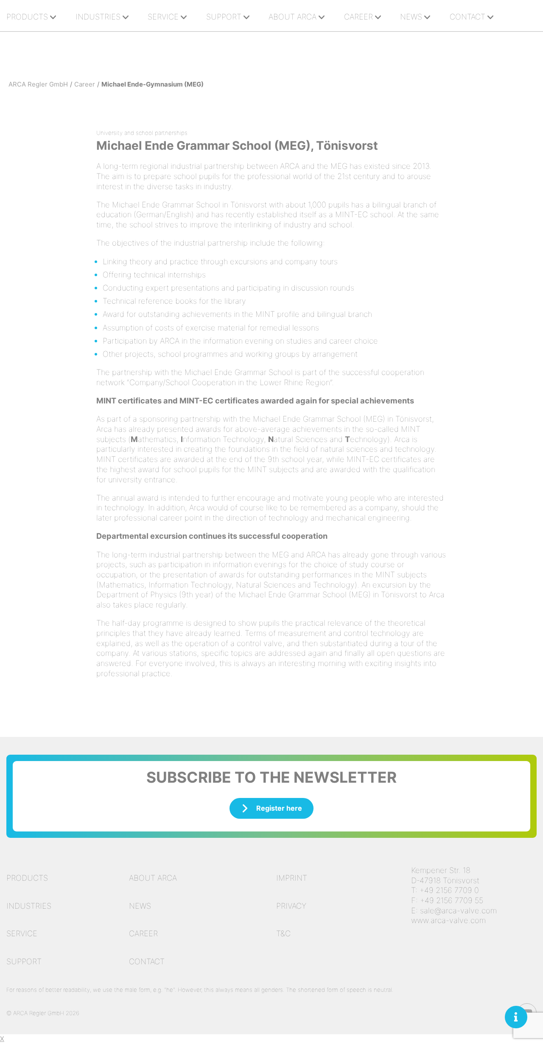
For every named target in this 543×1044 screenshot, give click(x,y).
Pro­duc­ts (27, 16)
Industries (28, 905)
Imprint (291, 877)
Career (143, 933)
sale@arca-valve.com (458, 910)
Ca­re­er (358, 16)
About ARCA (292, 16)
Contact (147, 961)
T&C (283, 933)
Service (21, 933)
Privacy (291, 905)
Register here (279, 808)
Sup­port (223, 16)
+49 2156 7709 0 (449, 890)
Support (24, 961)
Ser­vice (163, 16)
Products (27, 877)
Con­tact (467, 16)
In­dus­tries (98, 16)
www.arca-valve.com (448, 920)
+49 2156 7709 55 (451, 900)
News (411, 16)
